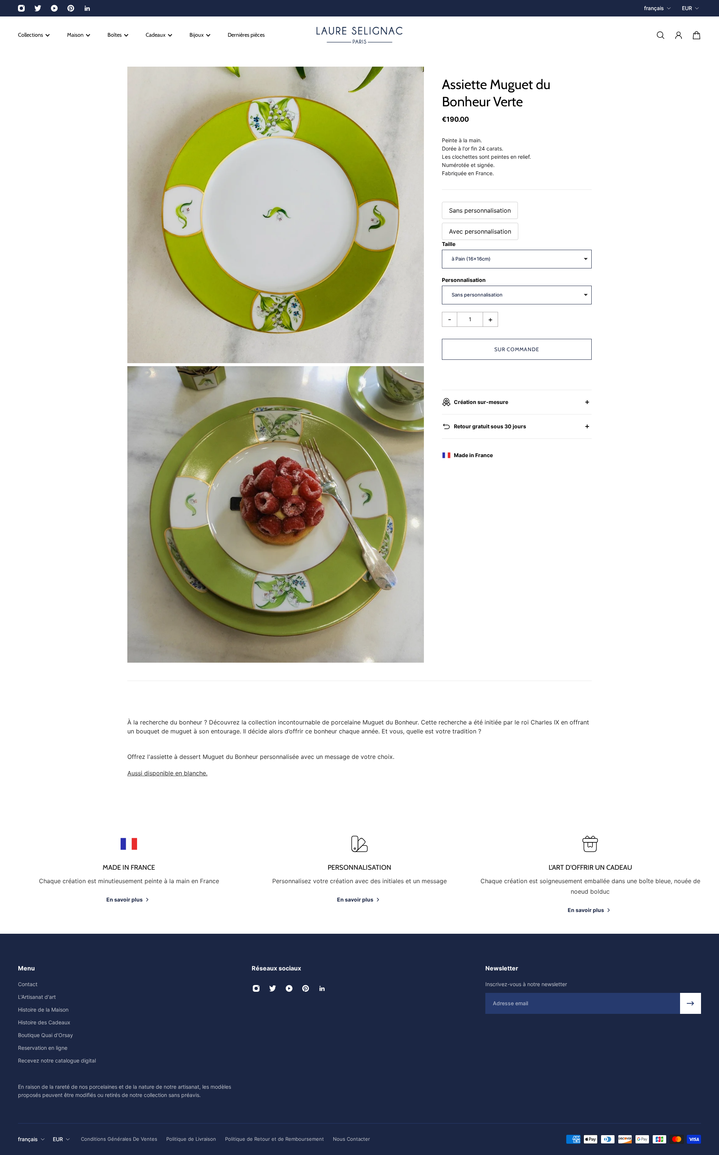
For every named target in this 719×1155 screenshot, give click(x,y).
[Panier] (697, 35)
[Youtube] (54, 8)
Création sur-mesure (481, 402)
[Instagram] (21, 8)
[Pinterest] (71, 8)
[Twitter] (38, 8)
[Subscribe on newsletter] (690, 1003)
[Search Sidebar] (661, 35)
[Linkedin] (87, 8)
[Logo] (359, 35)
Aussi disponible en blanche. (167, 773)
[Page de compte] (679, 35)
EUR (687, 8)
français (654, 8)
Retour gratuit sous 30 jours (490, 426)
